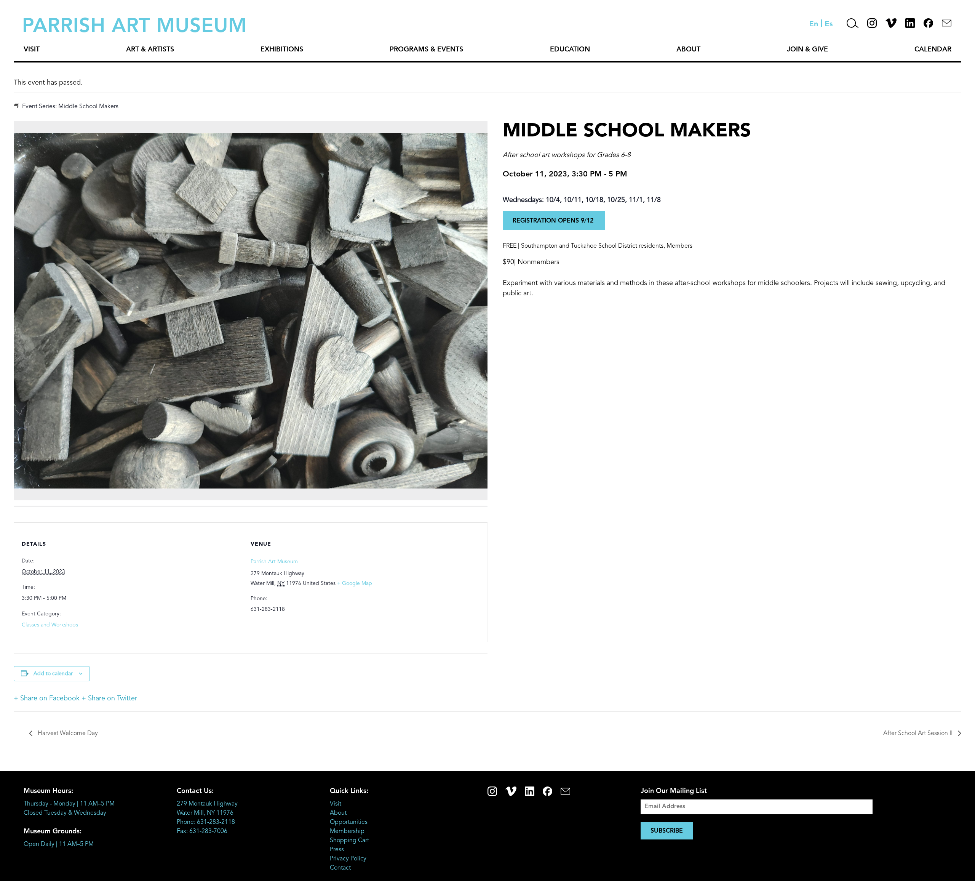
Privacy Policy (348, 859)
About (688, 49)
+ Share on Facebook (47, 698)
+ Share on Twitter (109, 698)
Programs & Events (426, 49)
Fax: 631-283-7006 (202, 831)
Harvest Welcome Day (67, 733)
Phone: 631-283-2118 (206, 822)
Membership (347, 831)
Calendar (932, 49)
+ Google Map (354, 583)
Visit (32, 49)
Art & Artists (150, 49)
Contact (340, 868)
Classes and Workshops (50, 625)
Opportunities (349, 822)
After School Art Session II (918, 733)
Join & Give (807, 49)
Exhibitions (282, 49)
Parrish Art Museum (274, 561)
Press (337, 850)
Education (570, 49)
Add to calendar (53, 673)
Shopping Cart (349, 841)
